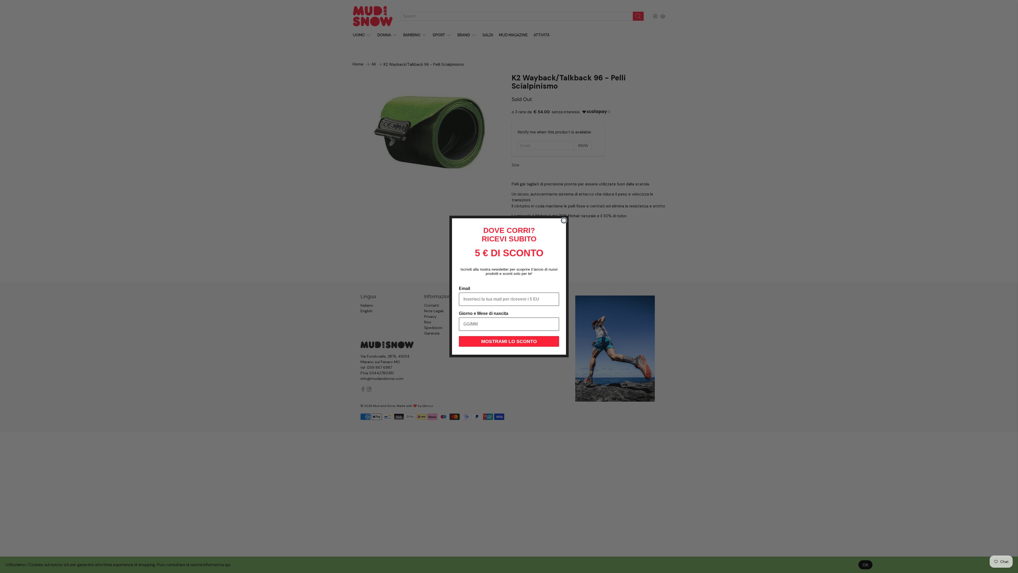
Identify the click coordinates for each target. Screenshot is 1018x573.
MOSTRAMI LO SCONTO (509, 341)
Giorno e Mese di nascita (483, 313)
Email (464, 288)
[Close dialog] (564, 220)
